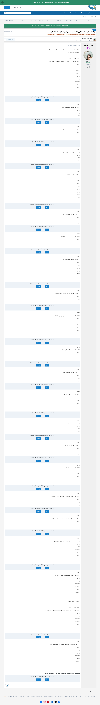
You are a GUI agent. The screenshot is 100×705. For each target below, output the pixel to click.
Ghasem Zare (85, 38)
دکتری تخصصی (79, 40)
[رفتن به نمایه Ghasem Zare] (94, 39)
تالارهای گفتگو (93, 17)
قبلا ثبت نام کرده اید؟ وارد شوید (19, 8)
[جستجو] (5, 13)
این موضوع (11, 13)
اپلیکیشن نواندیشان (71, 13)
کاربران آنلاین (84, 17)
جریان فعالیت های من (74, 17)
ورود (47, 100)
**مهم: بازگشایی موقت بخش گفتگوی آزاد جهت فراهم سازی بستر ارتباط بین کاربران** (51, 2)
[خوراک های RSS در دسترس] (5, 696)
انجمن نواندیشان (81, 13)
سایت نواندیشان (91, 13)
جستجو (64, 17)
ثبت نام (6, 8)
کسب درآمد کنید (61, 13)
